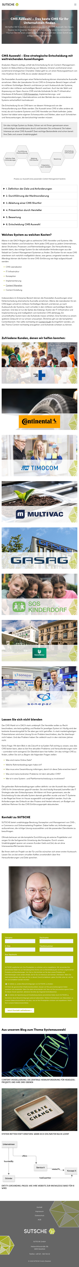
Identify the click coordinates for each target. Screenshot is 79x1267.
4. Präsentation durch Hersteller (24, 210)
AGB (39, 1219)
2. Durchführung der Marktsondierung (27, 195)
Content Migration (14, 285)
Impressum (39, 1211)
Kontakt (39, 1207)
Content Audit (45, 321)
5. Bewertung (13, 217)
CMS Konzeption (30, 94)
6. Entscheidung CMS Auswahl (23, 224)
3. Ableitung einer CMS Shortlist (23, 202)
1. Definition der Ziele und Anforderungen (29, 188)
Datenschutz (39, 1215)
